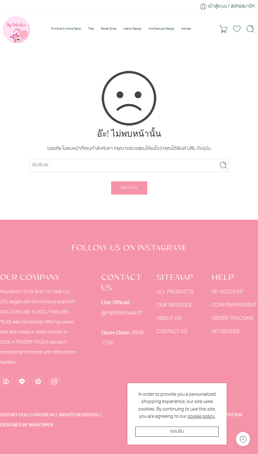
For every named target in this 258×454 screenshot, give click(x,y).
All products (175, 292)
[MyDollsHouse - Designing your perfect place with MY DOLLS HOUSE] (16, 29)
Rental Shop (108, 28)
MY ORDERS (225, 331)
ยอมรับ (177, 431)
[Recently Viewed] (243, 439)
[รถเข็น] (223, 29)
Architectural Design (161, 28)
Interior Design (132, 28)
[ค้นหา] (250, 29)
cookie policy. (201, 416)
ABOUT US (169, 318)
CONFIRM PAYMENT (234, 305)
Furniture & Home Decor (66, 28)
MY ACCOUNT (228, 292)
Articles (186, 28)
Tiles (91, 28)
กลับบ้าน (129, 188)
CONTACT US (172, 331)
